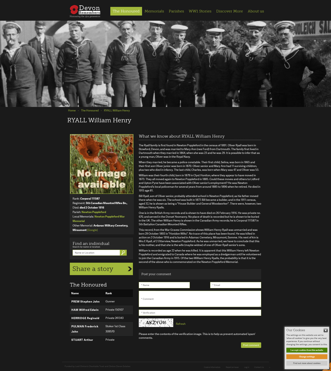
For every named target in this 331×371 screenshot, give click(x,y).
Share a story (92, 269)
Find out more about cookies (306, 363)
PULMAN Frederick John (84, 329)
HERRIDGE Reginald (85, 318)
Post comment (251, 345)
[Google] (92, 230)
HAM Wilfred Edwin (85, 310)
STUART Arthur (82, 340)
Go (123, 252)
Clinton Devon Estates (119, 366)
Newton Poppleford (94, 212)
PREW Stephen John (85, 301)
